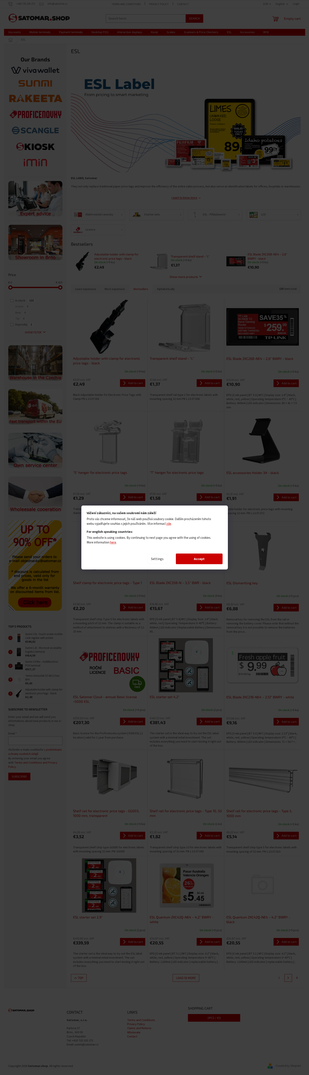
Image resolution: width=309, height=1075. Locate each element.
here (113, 542)
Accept (199, 559)
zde (168, 524)
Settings (157, 559)
